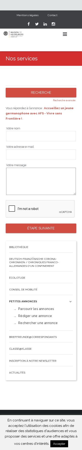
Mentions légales (27, 15)
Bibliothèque (18, 247)
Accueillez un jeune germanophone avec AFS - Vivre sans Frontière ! (40, 113)
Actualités (17, 372)
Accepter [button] (59, 443)
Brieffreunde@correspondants (33, 337)
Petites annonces (23, 301)
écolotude (17, 277)
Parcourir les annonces (36, 309)
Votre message (16, 165)
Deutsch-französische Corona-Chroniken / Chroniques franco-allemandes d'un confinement (34, 262)
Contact (52, 15)
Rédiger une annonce (35, 316)
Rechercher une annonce (38, 323)
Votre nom (13, 128)
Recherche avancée (64, 100)
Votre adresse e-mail (20, 146)
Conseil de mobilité (23, 289)
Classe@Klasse (20, 348)
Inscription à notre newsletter (32, 360)
